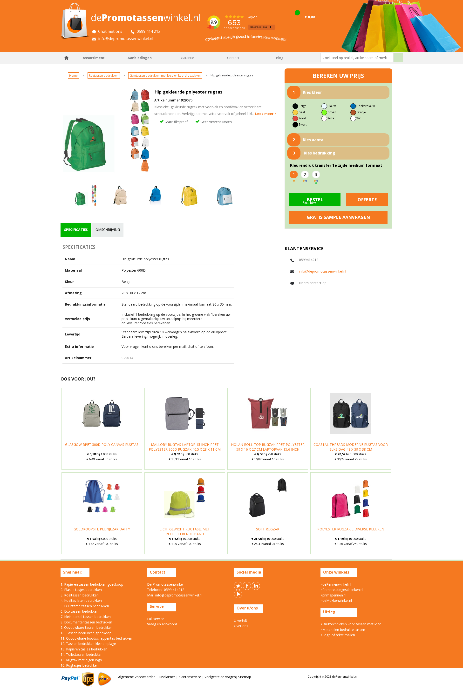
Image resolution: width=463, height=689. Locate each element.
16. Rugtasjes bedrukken (80, 665)
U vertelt (240, 620)
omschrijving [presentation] (107, 229)
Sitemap (244, 677)
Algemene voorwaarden (137, 677)
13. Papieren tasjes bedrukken (84, 649)
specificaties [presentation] (76, 229)
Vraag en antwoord (162, 624)
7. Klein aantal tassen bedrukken (86, 616)
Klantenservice (190, 677)
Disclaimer (167, 677)
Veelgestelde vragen (220, 677)
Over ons (241, 625)
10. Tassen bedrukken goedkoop (86, 633)
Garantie (187, 57)
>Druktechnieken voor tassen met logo (350, 624)
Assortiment (94, 57)
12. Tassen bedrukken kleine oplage (88, 643)
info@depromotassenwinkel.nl (322, 271)
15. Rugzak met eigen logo (81, 660)
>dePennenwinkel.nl (335, 584)
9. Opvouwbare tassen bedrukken (87, 627)
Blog (279, 57)
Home (67, 57)
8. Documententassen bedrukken (86, 622)
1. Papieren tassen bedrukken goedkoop (92, 584)
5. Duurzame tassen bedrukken (85, 606)
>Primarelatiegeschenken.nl (341, 589)
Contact (233, 57)
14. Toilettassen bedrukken (81, 654)
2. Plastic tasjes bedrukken (81, 589)
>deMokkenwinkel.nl (336, 600)
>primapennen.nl (333, 595)
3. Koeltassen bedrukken (80, 595)
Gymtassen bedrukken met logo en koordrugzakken (165, 76)
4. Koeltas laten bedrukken (81, 600)
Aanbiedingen (140, 57)
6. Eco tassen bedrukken (79, 611)
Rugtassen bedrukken (103, 76)
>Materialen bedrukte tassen (342, 629)
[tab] (76, 230)
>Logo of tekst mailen (337, 635)
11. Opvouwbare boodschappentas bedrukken (96, 638)
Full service (155, 618)
